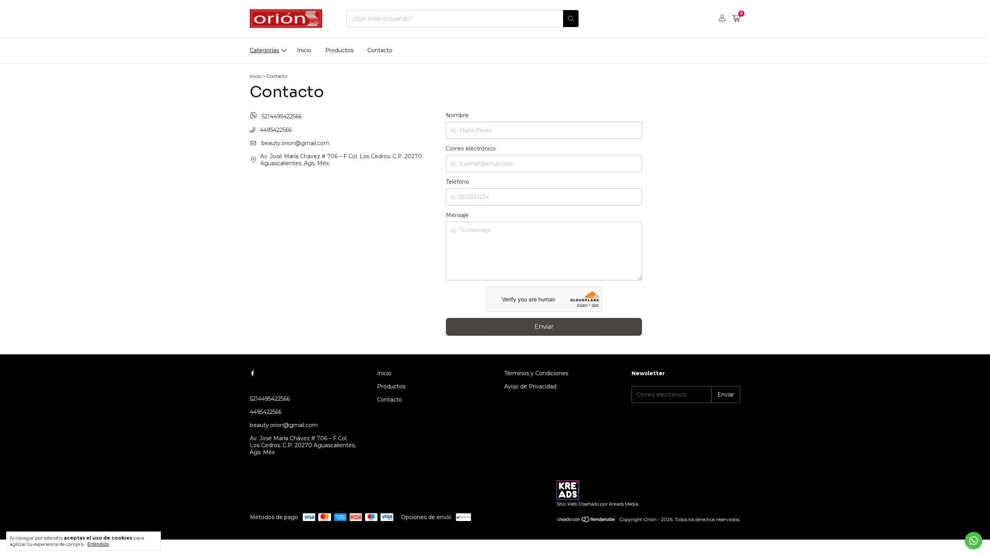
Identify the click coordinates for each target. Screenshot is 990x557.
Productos (339, 50)
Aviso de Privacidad (530, 386)
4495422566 (275, 129)
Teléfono (457, 181)
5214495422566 (281, 116)
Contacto (380, 50)
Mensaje (457, 215)
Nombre (457, 115)
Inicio (304, 50)
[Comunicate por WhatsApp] (973, 540)
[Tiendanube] (586, 521)
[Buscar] (571, 18)
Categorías (264, 50)
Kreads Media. (624, 504)
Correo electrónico (471, 148)
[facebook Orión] (252, 373)
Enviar (544, 326)
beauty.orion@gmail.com (295, 143)
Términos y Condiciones (536, 373)
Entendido (98, 544)
